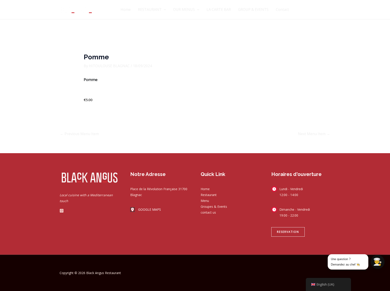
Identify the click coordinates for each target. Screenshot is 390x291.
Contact (282, 9)
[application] (164, 9)
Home (126, 9)
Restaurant (209, 195)
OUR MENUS (184, 9)
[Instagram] (62, 211)
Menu (205, 201)
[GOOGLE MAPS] (145, 209)
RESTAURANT (150, 9)
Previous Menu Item (79, 133)
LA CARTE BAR (219, 9)
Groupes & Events (214, 206)
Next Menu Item (314, 133)
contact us (208, 212)
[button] (288, 232)
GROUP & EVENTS (253, 9)
